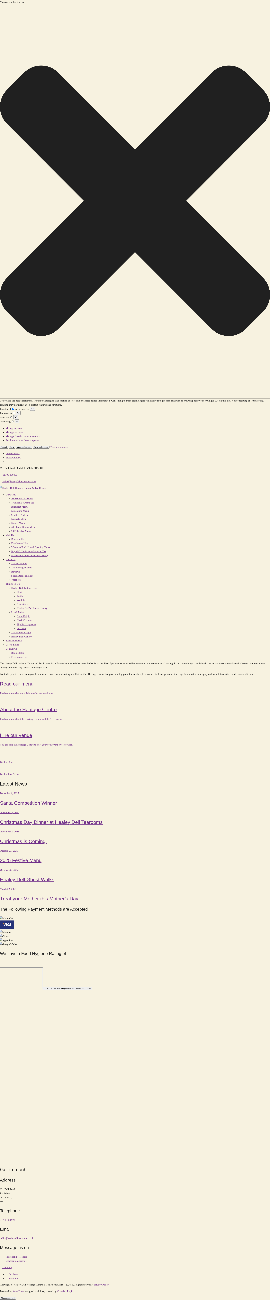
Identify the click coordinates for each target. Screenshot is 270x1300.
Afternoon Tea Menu (22, 498)
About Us (10, 559)
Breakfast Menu (19, 506)
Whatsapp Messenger (16, 1260)
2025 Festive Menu (21, 531)
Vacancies (16, 579)
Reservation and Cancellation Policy (29, 555)
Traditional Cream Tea (22, 502)
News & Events (14, 640)
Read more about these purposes (22, 440)
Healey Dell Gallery (21, 636)
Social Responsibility (22, 575)
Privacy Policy (13, 457)
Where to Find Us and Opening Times (30, 547)
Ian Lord (21, 628)
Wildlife (21, 600)
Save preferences (41, 447)
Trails (20, 596)
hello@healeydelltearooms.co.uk (16, 1238)
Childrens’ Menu (19, 514)
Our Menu (11, 494)
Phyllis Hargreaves (26, 624)
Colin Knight (23, 616)
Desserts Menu (18, 518)
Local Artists (17, 612)
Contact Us (11, 648)
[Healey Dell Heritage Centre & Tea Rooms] (23, 488)
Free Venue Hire (19, 543)
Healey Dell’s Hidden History (32, 608)
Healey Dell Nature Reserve (25, 587)
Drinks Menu (18, 523)
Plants (20, 592)
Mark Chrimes (24, 620)
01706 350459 (7, 1220)
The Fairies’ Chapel (21, 632)
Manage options (14, 428)
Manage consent (8, 1298)
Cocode (61, 1291)
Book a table (17, 539)
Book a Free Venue (10, 774)
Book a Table (7, 762)
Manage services (14, 432)
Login (70, 1291)
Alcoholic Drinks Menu (23, 527)
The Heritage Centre (21, 567)
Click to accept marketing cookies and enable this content (67, 988)
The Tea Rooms (19, 563)
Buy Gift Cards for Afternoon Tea (28, 551)
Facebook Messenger (16, 1256)
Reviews (15, 571)
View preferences (24, 447)
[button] (135, 201)
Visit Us (10, 535)
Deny (12, 447)
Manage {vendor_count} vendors (23, 436)
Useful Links (12, 644)
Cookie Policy (13, 453)
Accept (4, 447)
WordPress (18, 1291)
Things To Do (13, 583)
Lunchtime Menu (20, 510)
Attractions (22, 604)
